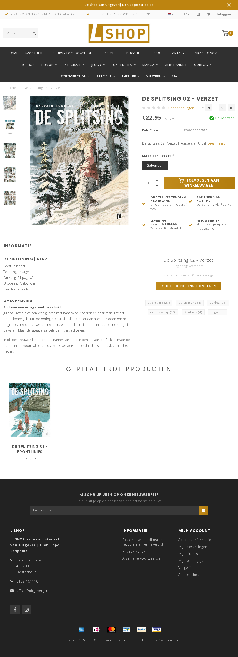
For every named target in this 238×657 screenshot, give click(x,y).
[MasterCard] (111, 629)
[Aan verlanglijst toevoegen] (222, 107)
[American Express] (81, 629)
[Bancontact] (126, 629)
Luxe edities (122, 65)
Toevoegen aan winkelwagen (201, 183)
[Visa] (157, 629)
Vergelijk (185, 567)
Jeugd (96, 65)
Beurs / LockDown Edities (75, 53)
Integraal (72, 65)
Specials (104, 76)
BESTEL (32, 445)
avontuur (159, 303)
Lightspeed (130, 640)
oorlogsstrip (163, 312)
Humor (47, 65)
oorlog (218, 303)
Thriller (129, 76)
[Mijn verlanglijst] (208, 14)
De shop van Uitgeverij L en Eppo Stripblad (119, 5)
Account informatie (194, 539)
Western (154, 76)
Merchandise (176, 65)
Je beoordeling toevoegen (190, 286)
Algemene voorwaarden (142, 558)
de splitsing (189, 303)
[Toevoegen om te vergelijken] (231, 107)
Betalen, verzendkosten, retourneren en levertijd (143, 542)
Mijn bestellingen (192, 546)
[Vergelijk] (198, 14)
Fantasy (178, 53)
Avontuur (34, 53)
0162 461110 (27, 581)
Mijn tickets (188, 553)
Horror (28, 65)
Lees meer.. (216, 143)
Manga (148, 65)
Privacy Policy (133, 551)
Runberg (193, 312)
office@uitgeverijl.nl (32, 590)
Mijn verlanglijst (191, 560)
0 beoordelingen (181, 108)
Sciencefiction (73, 76)
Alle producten (191, 574)
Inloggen (224, 14)
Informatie (18, 246)
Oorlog (201, 65)
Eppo (156, 53)
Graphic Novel (207, 53)
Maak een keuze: (158, 156)
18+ (174, 76)
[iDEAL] (96, 629)
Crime (109, 53)
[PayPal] (142, 629)
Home (13, 53)
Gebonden (155, 165)
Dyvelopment (168, 640)
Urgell (218, 312)
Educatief (133, 53)
